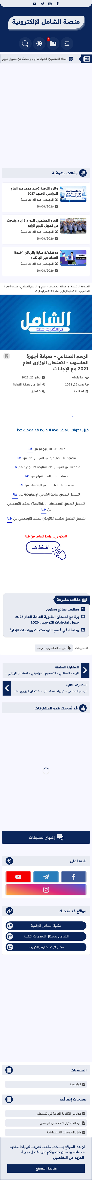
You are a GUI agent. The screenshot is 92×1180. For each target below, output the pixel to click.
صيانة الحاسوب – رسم (53, 286)
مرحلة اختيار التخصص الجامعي (60, 1123)
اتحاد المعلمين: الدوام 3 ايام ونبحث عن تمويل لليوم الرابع (46, 59)
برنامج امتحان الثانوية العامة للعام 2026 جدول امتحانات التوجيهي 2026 (47, 619)
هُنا (30, 449)
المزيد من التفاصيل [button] (68, 1157)
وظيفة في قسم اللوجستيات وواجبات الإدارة (44, 630)
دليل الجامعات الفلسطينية (64, 1132)
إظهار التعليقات (42, 837)
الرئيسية (75, 1084)
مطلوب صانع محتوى (62, 609)
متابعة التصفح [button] (46, 1168)
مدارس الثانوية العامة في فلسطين (58, 1113)
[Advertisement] (46, 116)
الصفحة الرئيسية (80, 286)
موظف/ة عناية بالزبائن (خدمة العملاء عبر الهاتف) (36, 255)
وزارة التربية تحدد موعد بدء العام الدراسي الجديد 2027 (34, 191)
